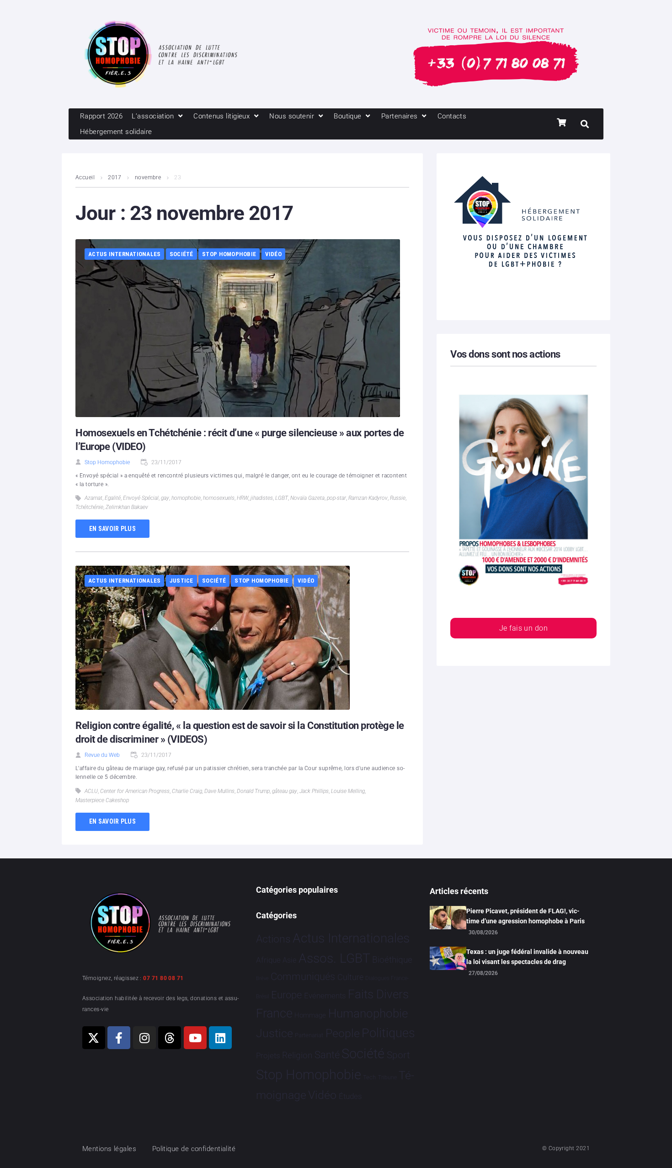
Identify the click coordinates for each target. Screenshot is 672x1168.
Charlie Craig (187, 791)
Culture (350, 977)
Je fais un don (523, 628)
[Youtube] (195, 1037)
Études (350, 1096)
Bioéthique (392, 960)
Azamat (93, 498)
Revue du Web (102, 755)
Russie (397, 498)
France (274, 1013)
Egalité (113, 498)
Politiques (388, 1033)
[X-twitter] (93, 1037)
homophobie (186, 498)
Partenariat (309, 1035)
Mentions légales (109, 1149)
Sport (398, 1055)
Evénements (325, 995)
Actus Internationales (124, 254)
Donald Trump (253, 791)
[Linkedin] (220, 1037)
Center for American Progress (135, 791)
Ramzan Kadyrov (368, 498)
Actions (273, 939)
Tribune (387, 1077)
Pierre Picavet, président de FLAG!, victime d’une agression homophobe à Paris (525, 916)
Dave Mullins (219, 791)
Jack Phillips (314, 791)
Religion (297, 1055)
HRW (242, 498)
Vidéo (273, 254)
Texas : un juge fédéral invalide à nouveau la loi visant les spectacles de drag (527, 956)
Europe (286, 995)
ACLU (91, 791)
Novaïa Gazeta (307, 498)
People (342, 1033)
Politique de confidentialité (194, 1149)
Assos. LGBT (334, 958)
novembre (148, 177)
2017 (115, 177)
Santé (327, 1055)
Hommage (310, 1015)
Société (181, 254)
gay (165, 498)
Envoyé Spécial (141, 498)
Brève (262, 978)
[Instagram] (144, 1037)
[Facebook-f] (118, 1037)
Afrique (268, 959)
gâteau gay (284, 791)
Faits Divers (378, 994)
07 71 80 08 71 (163, 978)
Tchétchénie (89, 507)
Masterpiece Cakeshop (102, 800)
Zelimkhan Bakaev (127, 507)
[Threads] (169, 1037)
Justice (181, 580)
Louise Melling (348, 791)
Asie (289, 960)
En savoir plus (112, 528)
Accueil (85, 177)
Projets (268, 1055)
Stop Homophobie (229, 254)
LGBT (281, 498)
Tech (369, 1077)
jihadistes (262, 498)
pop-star (336, 498)
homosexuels (219, 498)
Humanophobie (368, 1013)
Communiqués (303, 976)
